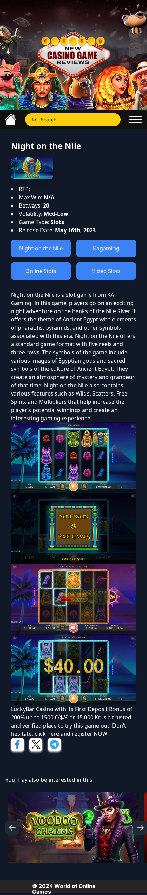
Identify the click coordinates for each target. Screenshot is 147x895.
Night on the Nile (41, 248)
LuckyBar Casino (32, 709)
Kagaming (106, 248)
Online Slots (40, 271)
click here (47, 734)
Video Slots (106, 271)
